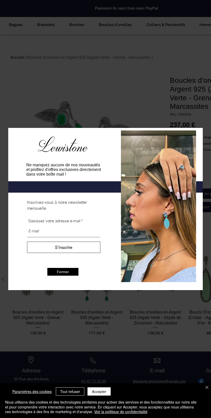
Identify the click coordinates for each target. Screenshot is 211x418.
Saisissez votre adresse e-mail (54, 221)
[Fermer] (207, 387)
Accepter (99, 391)
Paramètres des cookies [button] (32, 391)
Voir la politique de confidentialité (120, 411)
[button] (62, 272)
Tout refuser (70, 391)
